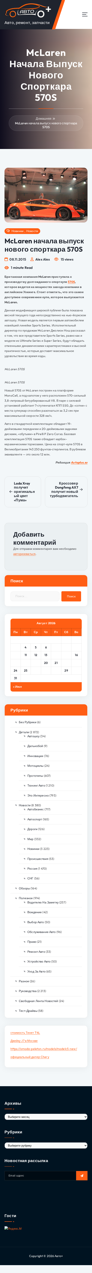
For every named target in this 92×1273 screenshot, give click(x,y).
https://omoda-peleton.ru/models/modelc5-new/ (43, 1049)
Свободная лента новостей (38, 1001)
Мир (30, 839)
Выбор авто (35, 922)
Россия (32, 868)
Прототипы (35, 776)
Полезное (26, 898)
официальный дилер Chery (29, 1057)
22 (66, 663)
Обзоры (24, 888)
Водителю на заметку (43, 902)
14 (56, 655)
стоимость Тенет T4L (25, 1033)
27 (46, 670)
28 (56, 670)
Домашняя (43, 118)
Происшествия (37, 859)
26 (36, 670)
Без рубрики (27, 722)
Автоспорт (34, 819)
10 (15, 655)
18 (25, 663)
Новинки (18, 231)
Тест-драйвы (28, 1011)
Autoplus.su (79, 462)
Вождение (34, 912)
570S (71, 282)
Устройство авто (38, 961)
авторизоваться (24, 554)
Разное (24, 981)
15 (66, 655)
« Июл (17, 687)
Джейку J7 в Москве (24, 1041)
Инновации (35, 756)
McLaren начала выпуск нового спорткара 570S (46, 125)
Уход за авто (36, 971)
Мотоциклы (35, 766)
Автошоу (33, 736)
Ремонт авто (36, 952)
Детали (24, 732)
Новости (32, 231)
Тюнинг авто (36, 785)
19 (35, 663)
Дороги (32, 829)
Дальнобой (35, 746)
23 (76, 663)
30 (76, 670)
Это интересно (38, 795)
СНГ (30, 878)
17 (15, 663)
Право (31, 942)
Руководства (28, 991)
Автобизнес (35, 809)
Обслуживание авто (41, 932)
